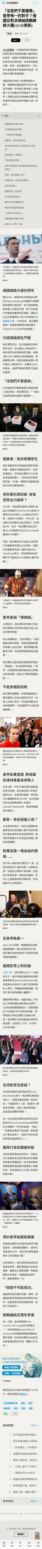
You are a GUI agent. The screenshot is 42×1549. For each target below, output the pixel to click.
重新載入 (21, 1534)
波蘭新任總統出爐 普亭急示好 (26, 1454)
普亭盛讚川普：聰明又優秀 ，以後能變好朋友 (26, 1485)
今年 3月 (7, 972)
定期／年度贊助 (12, 1373)
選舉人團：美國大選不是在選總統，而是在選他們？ (26, 1492)
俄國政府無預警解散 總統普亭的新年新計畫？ (26, 1479)
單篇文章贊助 (11, 1367)
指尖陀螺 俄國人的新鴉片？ (25, 1441)
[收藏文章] (33, 33)
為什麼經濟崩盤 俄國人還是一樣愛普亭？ (26, 1435)
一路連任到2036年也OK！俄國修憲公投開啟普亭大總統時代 (25, 1473)
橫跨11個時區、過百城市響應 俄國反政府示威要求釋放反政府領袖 (26, 1460)
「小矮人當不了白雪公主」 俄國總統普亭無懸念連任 (26, 1466)
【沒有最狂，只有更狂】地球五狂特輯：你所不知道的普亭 (26, 1447)
